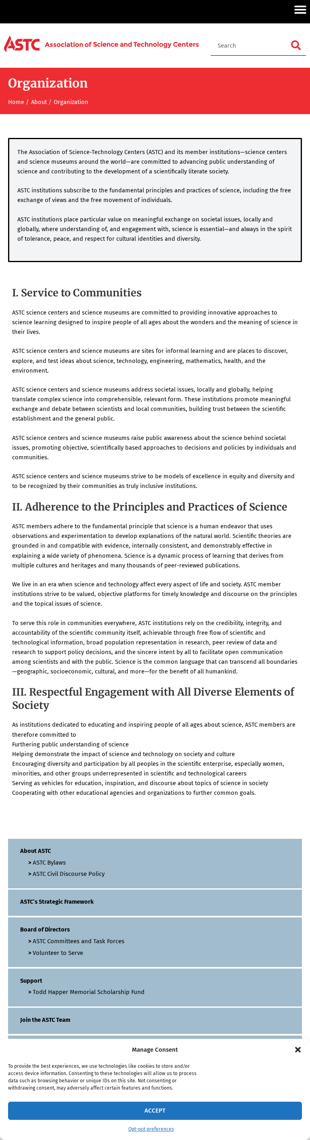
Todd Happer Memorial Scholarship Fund (89, 992)
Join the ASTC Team (45, 1019)
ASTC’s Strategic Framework (57, 901)
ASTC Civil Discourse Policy (69, 873)
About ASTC (35, 850)
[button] (298, 1050)
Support (31, 980)
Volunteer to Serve (58, 953)
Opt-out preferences (151, 1129)
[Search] (296, 45)
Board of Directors (45, 929)
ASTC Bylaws (49, 862)
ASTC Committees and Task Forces (78, 941)
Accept (155, 1110)
